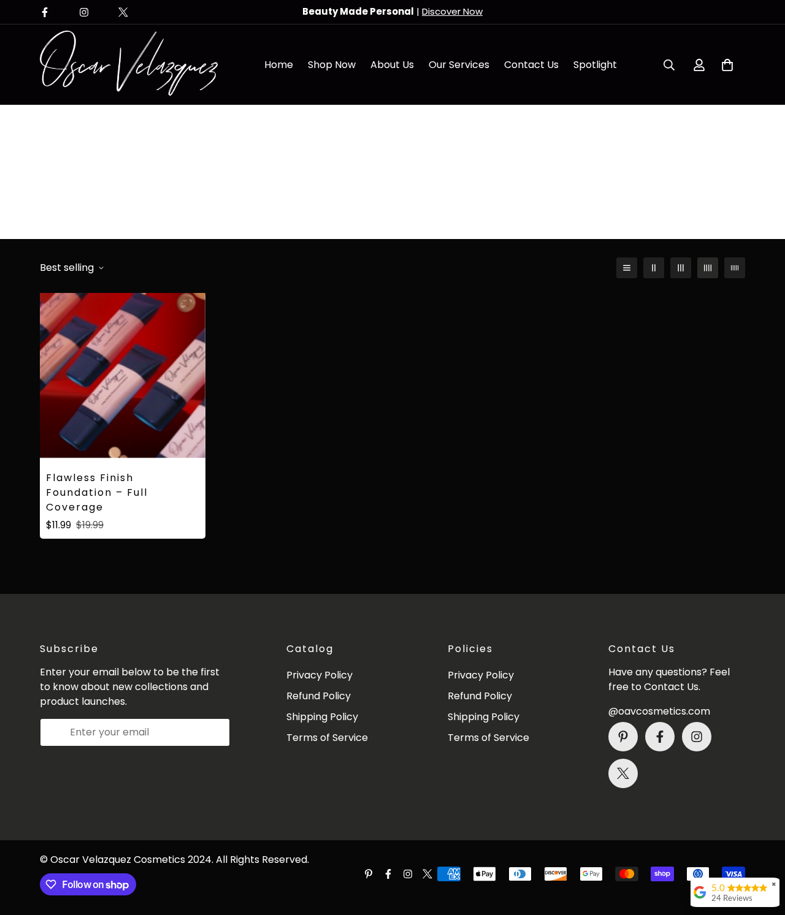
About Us (392, 65)
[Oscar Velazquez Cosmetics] (129, 65)
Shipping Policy (322, 717)
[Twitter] (123, 12)
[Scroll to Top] (761, 848)
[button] (727, 65)
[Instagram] (84, 12)
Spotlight (595, 65)
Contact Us (531, 65)
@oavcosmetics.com (659, 711)
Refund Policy (318, 696)
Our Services (459, 65)
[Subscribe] (216, 732)
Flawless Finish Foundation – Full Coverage (97, 492)
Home (278, 65)
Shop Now (332, 65)
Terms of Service (327, 738)
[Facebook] (44, 12)
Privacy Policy (319, 675)
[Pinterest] (623, 736)
